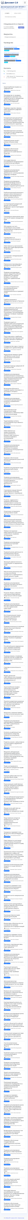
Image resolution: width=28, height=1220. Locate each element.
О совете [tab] (7, 13)
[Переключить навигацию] (25, 2)
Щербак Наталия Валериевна (11, 59)
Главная (2, 8)
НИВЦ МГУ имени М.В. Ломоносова (14, 1218)
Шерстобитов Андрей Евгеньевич (12, 53)
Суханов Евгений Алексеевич (11, 47)
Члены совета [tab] (17, 13)
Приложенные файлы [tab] (10, 17)
